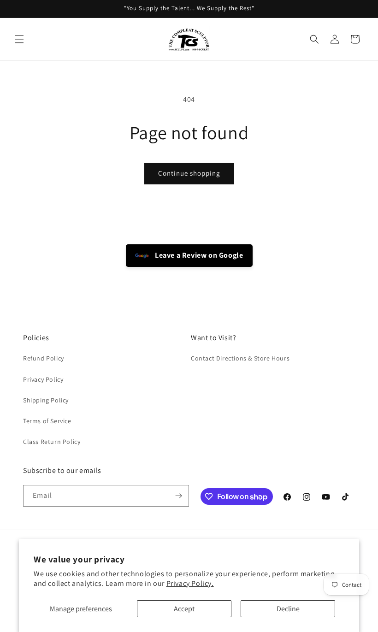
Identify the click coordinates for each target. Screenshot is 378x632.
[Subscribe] (178, 496)
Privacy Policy (43, 379)
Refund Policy (43, 358)
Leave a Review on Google (198, 255)
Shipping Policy (46, 400)
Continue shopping (189, 173)
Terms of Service (47, 421)
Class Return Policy (51, 441)
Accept (184, 609)
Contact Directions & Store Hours (240, 358)
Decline (288, 609)
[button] (19, 39)
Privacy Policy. (190, 583)
